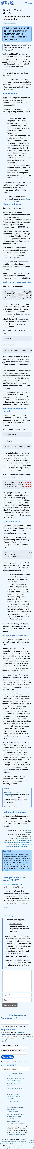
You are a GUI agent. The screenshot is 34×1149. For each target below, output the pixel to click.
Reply (5, 907)
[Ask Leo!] (8, 3)
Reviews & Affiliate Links (16, 1134)
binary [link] (27, 278)
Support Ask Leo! (17, 1073)
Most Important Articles (14, 1081)
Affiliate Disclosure (13, 1121)
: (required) (13, 1050)
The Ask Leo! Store (13, 1101)
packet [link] (24, 711)
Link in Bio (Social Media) (15, 1088)
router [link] (4, 61)
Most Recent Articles (14, 1083)
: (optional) (10, 1045)
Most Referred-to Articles (15, 1078)
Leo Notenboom (10, 854)
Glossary (10, 1086)
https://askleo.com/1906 (24, 838)
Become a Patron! (13, 1094)
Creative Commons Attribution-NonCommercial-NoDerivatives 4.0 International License (13, 1142)
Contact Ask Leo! (12, 1112)
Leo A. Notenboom (10, 23)
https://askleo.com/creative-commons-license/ (18, 1148)
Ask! (8, 1076)
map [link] (10, 225)
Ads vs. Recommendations (16, 1114)
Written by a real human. (17, 1015)
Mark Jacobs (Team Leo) (12, 884)
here (26, 1062)
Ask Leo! (25, 862)
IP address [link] (6, 222)
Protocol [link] (26, 220)
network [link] (10, 248)
